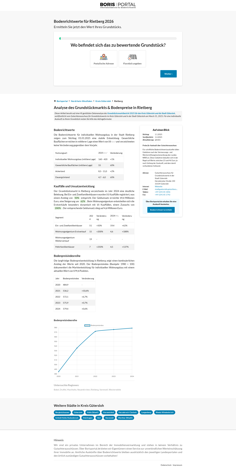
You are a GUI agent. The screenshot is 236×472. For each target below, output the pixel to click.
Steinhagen (87, 418)
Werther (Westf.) (125, 418)
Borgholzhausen (62, 412)
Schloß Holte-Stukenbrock (66, 418)
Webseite (158, 186)
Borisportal (62, 101)
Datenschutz (166, 465)
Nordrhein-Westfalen (81, 101)
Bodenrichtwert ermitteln (161, 210)
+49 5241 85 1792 (162, 195)
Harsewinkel (108, 412)
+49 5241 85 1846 (162, 192)
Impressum (177, 465)
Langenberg (146, 412)
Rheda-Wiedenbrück (165, 412)
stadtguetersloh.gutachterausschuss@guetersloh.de (166, 189)
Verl (99, 418)
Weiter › (168, 73)
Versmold (109, 418)
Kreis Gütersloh (103, 101)
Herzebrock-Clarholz (128, 412)
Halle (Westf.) (92, 412)
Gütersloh (78, 412)
